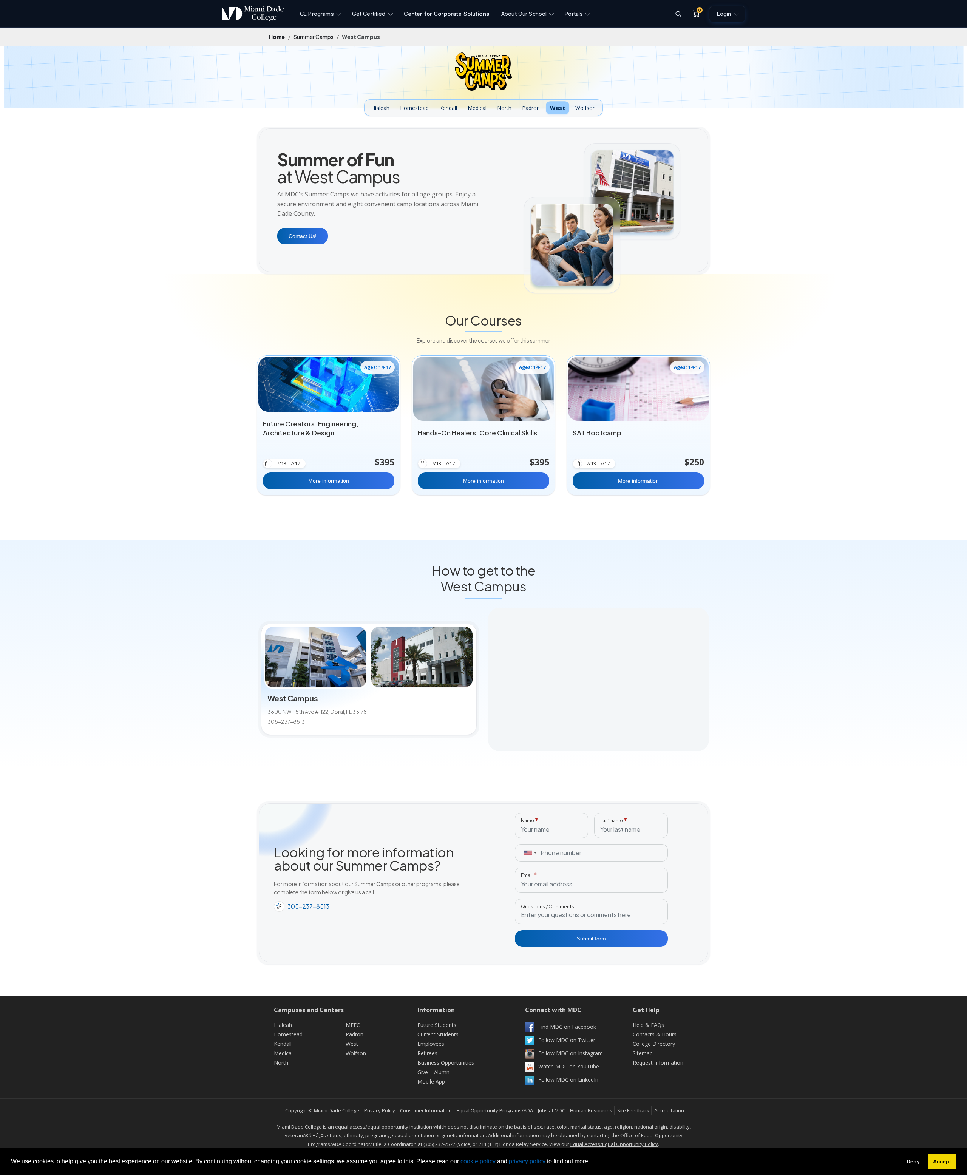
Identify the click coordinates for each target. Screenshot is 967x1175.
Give (422, 1072)
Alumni (442, 1072)
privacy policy (527, 1161)
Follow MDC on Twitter (566, 1040)
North (504, 107)
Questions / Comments (547, 906)
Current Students (438, 1034)
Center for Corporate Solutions (446, 14)
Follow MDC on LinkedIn (568, 1079)
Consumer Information (426, 1110)
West (557, 107)
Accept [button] (942, 1161)
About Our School (524, 14)
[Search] (678, 14)
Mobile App (431, 1081)
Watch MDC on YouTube (568, 1066)
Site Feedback (633, 1110)
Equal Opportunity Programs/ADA (495, 1110)
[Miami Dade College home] (253, 13)
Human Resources (591, 1110)
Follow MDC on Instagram (570, 1053)
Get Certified (369, 14)
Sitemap (643, 1053)
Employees (430, 1043)
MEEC (353, 1024)
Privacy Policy (379, 1110)
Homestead (414, 107)
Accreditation (669, 1110)
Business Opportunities (445, 1062)
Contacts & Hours (655, 1034)
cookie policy (478, 1161)
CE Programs (317, 14)
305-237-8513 (308, 906)
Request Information (658, 1062)
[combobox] (530, 853)
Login (724, 14)
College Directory (654, 1043)
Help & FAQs (648, 1024)
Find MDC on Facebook (567, 1026)
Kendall (448, 107)
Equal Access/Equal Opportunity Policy (614, 1144)
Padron (531, 107)
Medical (477, 107)
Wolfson (585, 107)
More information (328, 481)
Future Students (436, 1024)
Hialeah (380, 107)
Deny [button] (913, 1161)
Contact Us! (303, 236)
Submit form (591, 939)
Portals (574, 14)
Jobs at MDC (551, 1110)
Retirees (427, 1053)
